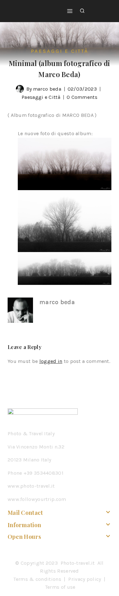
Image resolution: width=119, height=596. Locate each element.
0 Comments (82, 97)
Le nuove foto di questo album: (55, 133)
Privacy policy (84, 579)
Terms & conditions (37, 579)
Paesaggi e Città (60, 51)
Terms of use (60, 587)
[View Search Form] (82, 11)
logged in (51, 361)
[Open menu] (70, 11)
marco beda (47, 89)
